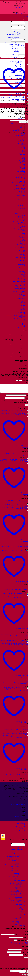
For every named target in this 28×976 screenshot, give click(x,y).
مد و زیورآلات (21, 831)
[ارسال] (24, 29)
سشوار (23, 230)
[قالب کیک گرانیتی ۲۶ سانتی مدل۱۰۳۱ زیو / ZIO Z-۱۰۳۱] (21, 61)
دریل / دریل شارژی (20, 196)
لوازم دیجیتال (22, 289)
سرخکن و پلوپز (15, 38)
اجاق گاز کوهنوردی (20, 141)
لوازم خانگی (19, 32)
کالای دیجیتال (22, 827)
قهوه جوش (22, 254)
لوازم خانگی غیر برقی (19, 288)
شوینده (23, 240)
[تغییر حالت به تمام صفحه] (26, 974)
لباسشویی (22, 282)
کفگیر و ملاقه (21, 265)
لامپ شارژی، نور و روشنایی (18, 281)
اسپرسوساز (16, 51)
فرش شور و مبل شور (13, 56)
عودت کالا (22, 812)
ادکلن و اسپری (21, 143)
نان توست (22, 313)
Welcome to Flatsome (20, 816)
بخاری (23, 151)
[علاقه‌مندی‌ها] (27, 64)
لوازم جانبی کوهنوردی (19, 285)
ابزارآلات (23, 133)
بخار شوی (19, 248)
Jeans (20, 210)
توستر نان (22, 175)
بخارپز (23, 150)
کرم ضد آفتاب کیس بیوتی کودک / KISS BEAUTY (16, 589)
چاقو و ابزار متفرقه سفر (19, 185)
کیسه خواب (19, 62)
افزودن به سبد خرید (23, 122)
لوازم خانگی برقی (20, 286)
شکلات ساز (22, 237)
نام (27, 395)
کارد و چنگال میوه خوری (19, 257)
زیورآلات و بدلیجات (20, 217)
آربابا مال (26, 16)
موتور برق (22, 305)
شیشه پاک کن (21, 241)
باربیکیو (23, 147)
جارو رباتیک (16, 52)
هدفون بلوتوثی (21, 316)
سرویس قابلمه (15, 31)
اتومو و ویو (22, 138)
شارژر (23, 234)
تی (24, 178)
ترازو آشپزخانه (21, 169)
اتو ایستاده (22, 136)
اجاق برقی (22, 140)
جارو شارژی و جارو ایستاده (12, 54)
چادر (24, 184)
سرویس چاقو (21, 226)
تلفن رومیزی (22, 174)
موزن (23, 306)
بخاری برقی (22, 153)
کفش (23, 262)
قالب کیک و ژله (5, 123)
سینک (23, 233)
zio (12, 123)
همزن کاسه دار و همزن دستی (11, 42)
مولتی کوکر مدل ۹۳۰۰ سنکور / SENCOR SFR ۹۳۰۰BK (14, 546)
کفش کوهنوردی (21, 264)
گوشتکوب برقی (15, 48)
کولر (24, 268)
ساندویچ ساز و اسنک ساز (13, 37)
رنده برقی (22, 208)
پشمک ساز (22, 162)
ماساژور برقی (21, 293)
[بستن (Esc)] (23, 974)
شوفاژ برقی (22, 238)
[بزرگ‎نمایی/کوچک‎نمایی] (27, 974)
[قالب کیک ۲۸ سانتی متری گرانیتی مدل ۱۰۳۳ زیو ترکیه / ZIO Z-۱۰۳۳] (21, 53)
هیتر (24, 320)
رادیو (24, 206)
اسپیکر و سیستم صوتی (19, 145)
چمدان (23, 193)
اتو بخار (23, 137)
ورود (15, 940)
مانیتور (23, 301)
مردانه (23, 303)
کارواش (23, 258)
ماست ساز (22, 295)
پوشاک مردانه (21, 167)
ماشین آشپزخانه (21, 296)
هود (24, 319)
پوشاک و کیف (21, 829)
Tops (21, 212)
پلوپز (24, 164)
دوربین (23, 203)
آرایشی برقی (22, 830)
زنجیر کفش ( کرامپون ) (19, 213)
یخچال (23, 326)
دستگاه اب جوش (21, 199)
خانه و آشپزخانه (21, 823)
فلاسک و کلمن (15, 30)
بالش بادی (22, 148)
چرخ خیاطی (22, 191)
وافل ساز (22, 322)
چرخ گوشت (16, 49)
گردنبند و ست (21, 275)
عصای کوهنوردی (21, 244)
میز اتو (23, 308)
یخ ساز (23, 325)
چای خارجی (22, 186)
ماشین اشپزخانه (21, 298)
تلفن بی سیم (22, 172)
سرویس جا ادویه (21, 224)
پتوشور (23, 161)
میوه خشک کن (21, 312)
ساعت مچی (22, 219)
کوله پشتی (22, 269)
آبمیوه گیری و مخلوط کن (13, 34)
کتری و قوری (21, 261)
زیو (10, 123)
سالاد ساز (22, 220)
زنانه (24, 209)
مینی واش (22, 310)
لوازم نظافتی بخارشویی (19, 291)
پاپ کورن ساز (21, 158)
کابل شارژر (22, 255)
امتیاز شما (25, 380)
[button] (24, 19)
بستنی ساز (22, 154)
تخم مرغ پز (22, 168)
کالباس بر (22, 260)
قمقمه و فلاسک (21, 253)
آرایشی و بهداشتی (20, 131)
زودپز (17, 45)
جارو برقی (16, 55)
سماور (23, 231)
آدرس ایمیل (24, 952)
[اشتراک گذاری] (24, 974)
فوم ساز (23, 251)
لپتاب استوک (22, 284)
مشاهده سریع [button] (24, 447)
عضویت (25, 957)
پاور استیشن (22, 160)
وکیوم (23, 323)
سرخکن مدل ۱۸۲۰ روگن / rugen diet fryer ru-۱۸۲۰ (15, 729)
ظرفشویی (22, 243)
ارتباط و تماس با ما (20, 804)
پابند (24, 157)
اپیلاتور (23, 134)
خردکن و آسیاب (15, 47)
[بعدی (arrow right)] (26, 975)
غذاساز (23, 246)
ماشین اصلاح (22, 299)
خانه (27, 44)
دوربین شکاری (18, 64)
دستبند (23, 198)
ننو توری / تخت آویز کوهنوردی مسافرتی (15, 315)
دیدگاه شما (25, 383)
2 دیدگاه (13, 804)
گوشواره (23, 279)
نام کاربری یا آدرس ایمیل (21, 934)
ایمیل (26, 398)
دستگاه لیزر (22, 202)
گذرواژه (25, 937)
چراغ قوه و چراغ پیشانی (16, 61)
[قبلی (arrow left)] (27, 975)
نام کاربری (25, 949)
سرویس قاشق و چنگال (19, 229)
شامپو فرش (22, 236)
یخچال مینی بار (21, 327)
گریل (24, 277)
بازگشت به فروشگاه (17, 118)
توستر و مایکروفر (14, 35)
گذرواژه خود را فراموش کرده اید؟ (19, 943)
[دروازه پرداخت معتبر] (3, 839)
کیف (24, 272)
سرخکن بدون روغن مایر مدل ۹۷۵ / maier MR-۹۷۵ (15, 500)
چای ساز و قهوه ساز (14, 44)
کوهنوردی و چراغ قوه (19, 824)
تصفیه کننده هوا (21, 171)
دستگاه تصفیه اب (21, 201)
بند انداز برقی (22, 155)
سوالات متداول (21, 808)
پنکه (24, 165)
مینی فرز (22, 309)
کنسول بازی (22, 267)
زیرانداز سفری (21, 216)
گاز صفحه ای (22, 274)
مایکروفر (22, 302)
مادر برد (23, 292)
